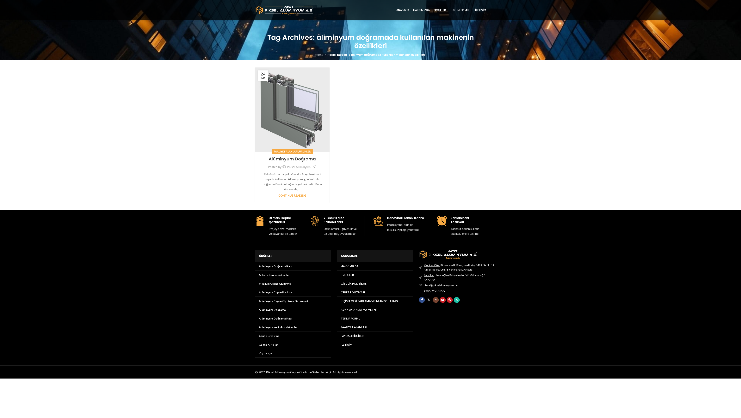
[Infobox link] (276, 226)
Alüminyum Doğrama (292, 159)
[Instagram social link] (436, 300)
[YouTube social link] (443, 300)
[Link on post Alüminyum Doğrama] (292, 110)
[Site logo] (284, 10)
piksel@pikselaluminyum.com (441, 285)
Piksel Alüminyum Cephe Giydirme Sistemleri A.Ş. (298, 372)
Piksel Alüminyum (299, 167)
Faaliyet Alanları (286, 151)
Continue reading (292, 195)
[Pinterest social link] (450, 300)
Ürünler (305, 151)
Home (319, 54)
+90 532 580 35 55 (435, 291)
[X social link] (429, 300)
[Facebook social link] (422, 300)
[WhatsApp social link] (457, 300)
